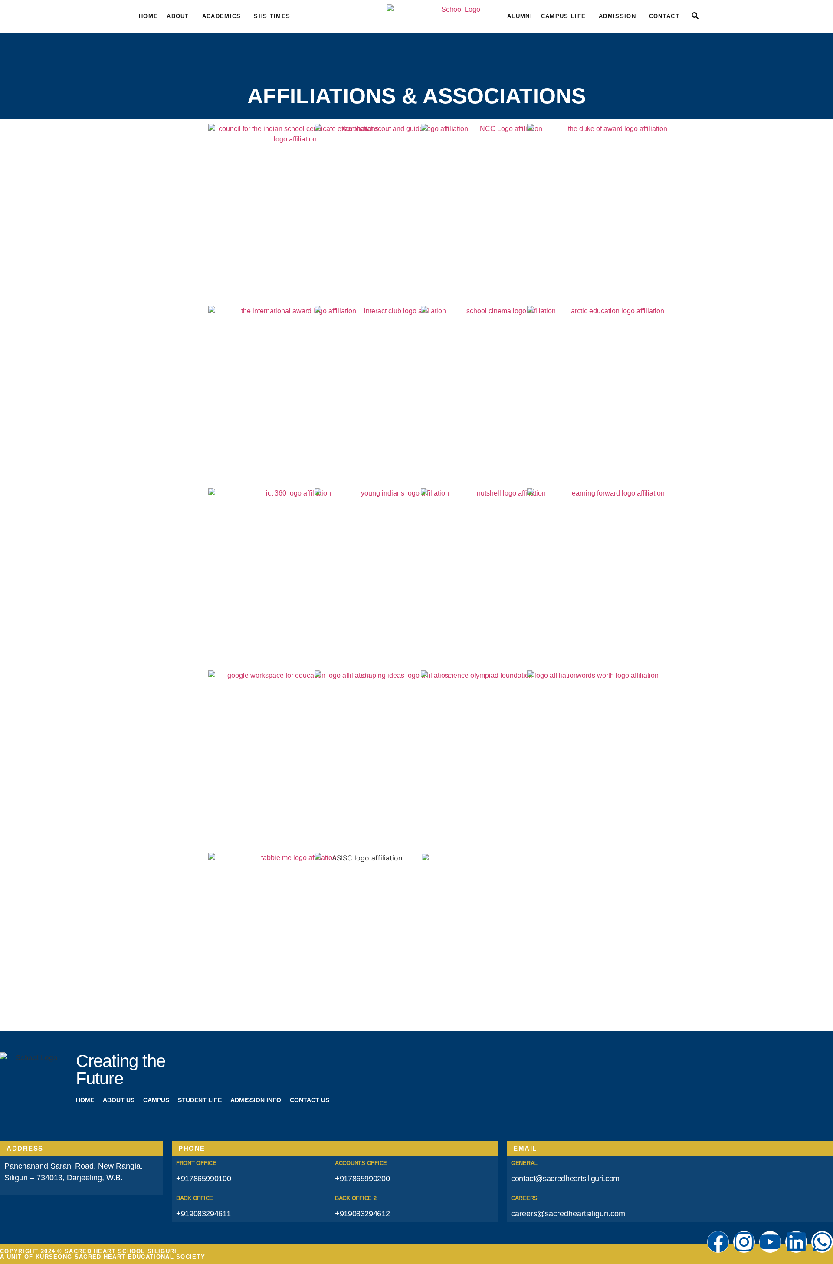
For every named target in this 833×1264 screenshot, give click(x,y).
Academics (221, 16)
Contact (664, 16)
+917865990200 (362, 1178)
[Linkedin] (796, 1242)
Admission (617, 16)
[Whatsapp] (822, 1242)
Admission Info (255, 1100)
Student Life (200, 1100)
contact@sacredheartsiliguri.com (565, 1178)
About (178, 16)
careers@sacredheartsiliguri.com (568, 1213)
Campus (156, 1100)
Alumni (519, 16)
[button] (180, 16)
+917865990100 (203, 1178)
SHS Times (272, 16)
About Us (118, 1100)
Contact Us (309, 1100)
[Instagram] (744, 1242)
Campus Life (563, 16)
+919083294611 (203, 1213)
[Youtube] (770, 1242)
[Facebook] (718, 1242)
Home (148, 16)
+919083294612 (362, 1213)
